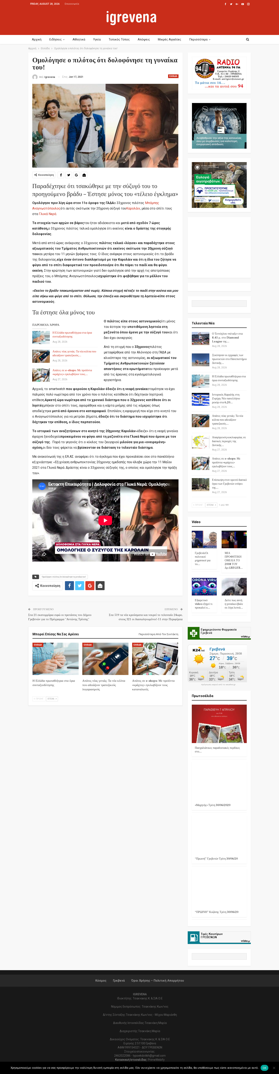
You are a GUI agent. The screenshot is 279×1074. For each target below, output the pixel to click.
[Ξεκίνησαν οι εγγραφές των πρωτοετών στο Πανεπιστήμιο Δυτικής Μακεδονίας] (200, 360)
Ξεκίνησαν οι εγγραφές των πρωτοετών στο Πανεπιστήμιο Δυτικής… (229, 359)
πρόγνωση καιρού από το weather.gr (218, 685)
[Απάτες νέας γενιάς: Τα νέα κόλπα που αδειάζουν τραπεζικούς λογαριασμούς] (41, 356)
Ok (265, 1068)
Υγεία (97, 39)
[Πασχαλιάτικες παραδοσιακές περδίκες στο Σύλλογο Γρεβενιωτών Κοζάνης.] (219, 724)
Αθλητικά (79, 39)
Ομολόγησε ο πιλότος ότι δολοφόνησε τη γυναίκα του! (64, 576)
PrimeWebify (156, 1059)
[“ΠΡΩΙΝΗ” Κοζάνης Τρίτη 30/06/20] (219, 888)
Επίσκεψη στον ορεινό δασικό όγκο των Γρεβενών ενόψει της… (229, 484)
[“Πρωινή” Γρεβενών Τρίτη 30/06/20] (219, 834)
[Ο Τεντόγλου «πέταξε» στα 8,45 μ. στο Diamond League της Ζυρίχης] (200, 338)
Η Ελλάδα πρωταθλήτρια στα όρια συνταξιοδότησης (72, 335)
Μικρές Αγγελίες (169, 39)
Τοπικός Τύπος (119, 39)
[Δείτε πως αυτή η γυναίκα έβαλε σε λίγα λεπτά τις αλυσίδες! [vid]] (234, 586)
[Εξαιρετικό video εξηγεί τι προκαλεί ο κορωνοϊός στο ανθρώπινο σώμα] (204, 586)
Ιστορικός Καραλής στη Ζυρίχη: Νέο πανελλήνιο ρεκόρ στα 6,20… (226, 398)
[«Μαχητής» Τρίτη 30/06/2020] (219, 781)
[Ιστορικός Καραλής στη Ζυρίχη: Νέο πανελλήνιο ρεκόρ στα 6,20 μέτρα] (200, 399)
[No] (274, 1068)
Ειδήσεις (55, 39)
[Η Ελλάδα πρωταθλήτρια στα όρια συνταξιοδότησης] (41, 337)
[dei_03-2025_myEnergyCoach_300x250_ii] (219, 125)
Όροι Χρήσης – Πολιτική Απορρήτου (157, 980)
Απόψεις (144, 39)
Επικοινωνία (72, 3)
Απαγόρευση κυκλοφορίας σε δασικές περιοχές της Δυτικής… (229, 441)
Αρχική (36, 39)
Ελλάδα (173, 76)
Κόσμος (100, 980)
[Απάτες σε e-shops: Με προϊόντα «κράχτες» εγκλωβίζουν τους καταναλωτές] (41, 375)
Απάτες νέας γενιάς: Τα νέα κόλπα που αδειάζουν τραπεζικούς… (74, 353)
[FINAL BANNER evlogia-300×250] (219, 184)
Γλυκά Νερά (47, 214)
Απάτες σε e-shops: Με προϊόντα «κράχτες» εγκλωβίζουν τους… (72, 372)
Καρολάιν (133, 208)
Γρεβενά (119, 980)
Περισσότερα (198, 39)
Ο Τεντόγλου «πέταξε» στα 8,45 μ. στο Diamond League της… (227, 337)
